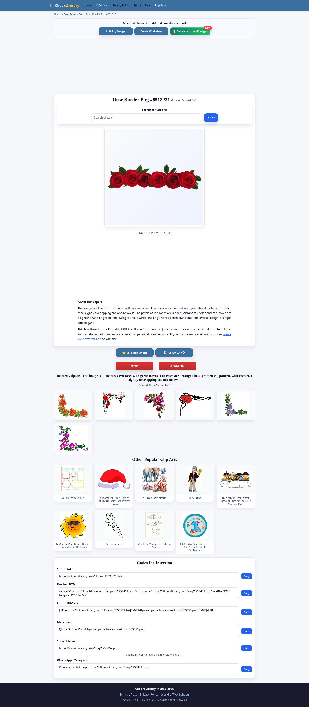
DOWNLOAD (177, 366)
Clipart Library (145, 689)
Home (87, 5)
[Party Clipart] (195, 479)
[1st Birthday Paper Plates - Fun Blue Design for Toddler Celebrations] (195, 525)
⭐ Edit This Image (135, 352)
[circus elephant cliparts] (154, 479)
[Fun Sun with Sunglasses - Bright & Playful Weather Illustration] (73, 525)
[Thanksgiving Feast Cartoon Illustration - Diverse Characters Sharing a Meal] (236, 479)
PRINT (134, 366)
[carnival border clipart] (73, 479)
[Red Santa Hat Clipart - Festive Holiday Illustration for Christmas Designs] (114, 479)
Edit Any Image (115, 31)
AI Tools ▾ (101, 5)
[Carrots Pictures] (114, 525)
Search (211, 117)
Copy (246, 576)
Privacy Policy (120, 5)
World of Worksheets (175, 694)
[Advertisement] (154, 66)
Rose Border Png (73, 14)
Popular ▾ (160, 5)
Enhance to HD (174, 352)
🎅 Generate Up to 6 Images (191, 30)
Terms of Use (142, 5)
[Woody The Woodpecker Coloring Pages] (154, 525)
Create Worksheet (151, 31)
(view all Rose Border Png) (154, 385)
